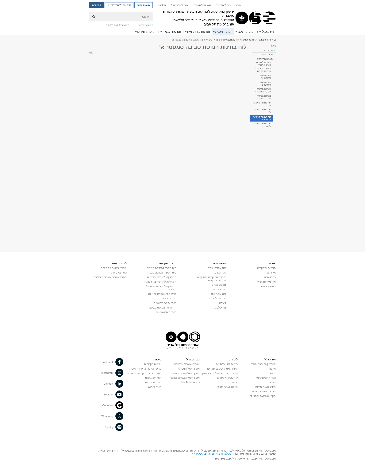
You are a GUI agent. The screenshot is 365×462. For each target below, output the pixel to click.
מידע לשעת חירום (265, 386)
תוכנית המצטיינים (166, 312)
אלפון (238, 5)
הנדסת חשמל (246, 31)
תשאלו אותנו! (268, 286)
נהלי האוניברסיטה (266, 377)
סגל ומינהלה (192, 359)
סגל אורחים (219, 289)
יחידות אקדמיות (166, 263)
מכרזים (271, 382)
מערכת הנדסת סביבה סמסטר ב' (263, 97)
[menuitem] (239, 5)
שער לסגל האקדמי (202, 5)
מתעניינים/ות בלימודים (114, 268)
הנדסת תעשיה (172, 31)
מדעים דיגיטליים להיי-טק (162, 293)
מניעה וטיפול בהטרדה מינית (145, 368)
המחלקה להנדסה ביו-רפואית (160, 281)
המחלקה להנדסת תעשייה (161, 277)
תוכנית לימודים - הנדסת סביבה (263, 69)
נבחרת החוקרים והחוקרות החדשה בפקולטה (211, 279)
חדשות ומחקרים (266, 268)
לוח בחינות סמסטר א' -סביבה (262, 118)
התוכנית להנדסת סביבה (162, 307)
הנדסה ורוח (169, 298)
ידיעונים (233, 382)
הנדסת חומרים (146, 31)
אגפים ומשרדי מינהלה (187, 364)
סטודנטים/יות (119, 272)
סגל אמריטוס (218, 293)
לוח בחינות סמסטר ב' (262, 111)
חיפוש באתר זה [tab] (145, 25)
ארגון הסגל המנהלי (189, 368)
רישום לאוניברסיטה (227, 364)
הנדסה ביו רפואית (198, 31)
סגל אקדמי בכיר (217, 268)
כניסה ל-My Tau (190, 382)
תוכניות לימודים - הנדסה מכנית (263, 63)
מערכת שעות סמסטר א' (265, 76)
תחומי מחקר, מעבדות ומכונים (110, 277)
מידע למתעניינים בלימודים (222, 368)
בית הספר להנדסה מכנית (162, 272)
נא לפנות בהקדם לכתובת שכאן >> (211, 453)
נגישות (157, 359)
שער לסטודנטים (223, 5)
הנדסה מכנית (223, 31)
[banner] (182, 17)
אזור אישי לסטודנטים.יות (119, 5)
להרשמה (96, 5)
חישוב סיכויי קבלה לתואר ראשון (220, 373)
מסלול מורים (219, 284)
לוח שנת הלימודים (227, 377)
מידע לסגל (220, 307)
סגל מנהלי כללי (217, 298)
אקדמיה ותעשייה (266, 281)
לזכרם (222, 303)
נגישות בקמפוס (152, 364)
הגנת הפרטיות (153, 382)
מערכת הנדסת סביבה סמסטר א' (262, 90)
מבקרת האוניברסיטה (264, 391)
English (162, 5)
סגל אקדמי (220, 272)
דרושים (271, 373)
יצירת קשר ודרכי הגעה (263, 364)
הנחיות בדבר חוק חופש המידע (144, 373)
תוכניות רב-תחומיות (165, 303)
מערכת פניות (143, 5)
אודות (272, 263)
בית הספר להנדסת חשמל (161, 268)
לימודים (233, 359)
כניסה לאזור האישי (227, 386)
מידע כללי (267, 31)
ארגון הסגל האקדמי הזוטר (185, 377)
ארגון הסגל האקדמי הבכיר (185, 373)
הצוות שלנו (219, 263)
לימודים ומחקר (118, 263)
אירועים (271, 272)
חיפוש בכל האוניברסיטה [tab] (117, 25)
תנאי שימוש (154, 386)
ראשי (273, 46)
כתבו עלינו (270, 277)
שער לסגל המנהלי (179, 5)
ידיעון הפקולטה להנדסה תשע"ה (274, 40)
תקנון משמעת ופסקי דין (262, 396)
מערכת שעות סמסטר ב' (265, 83)
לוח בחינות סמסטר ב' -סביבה (262, 125)
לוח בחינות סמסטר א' (262, 104)
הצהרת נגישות (153, 377)
